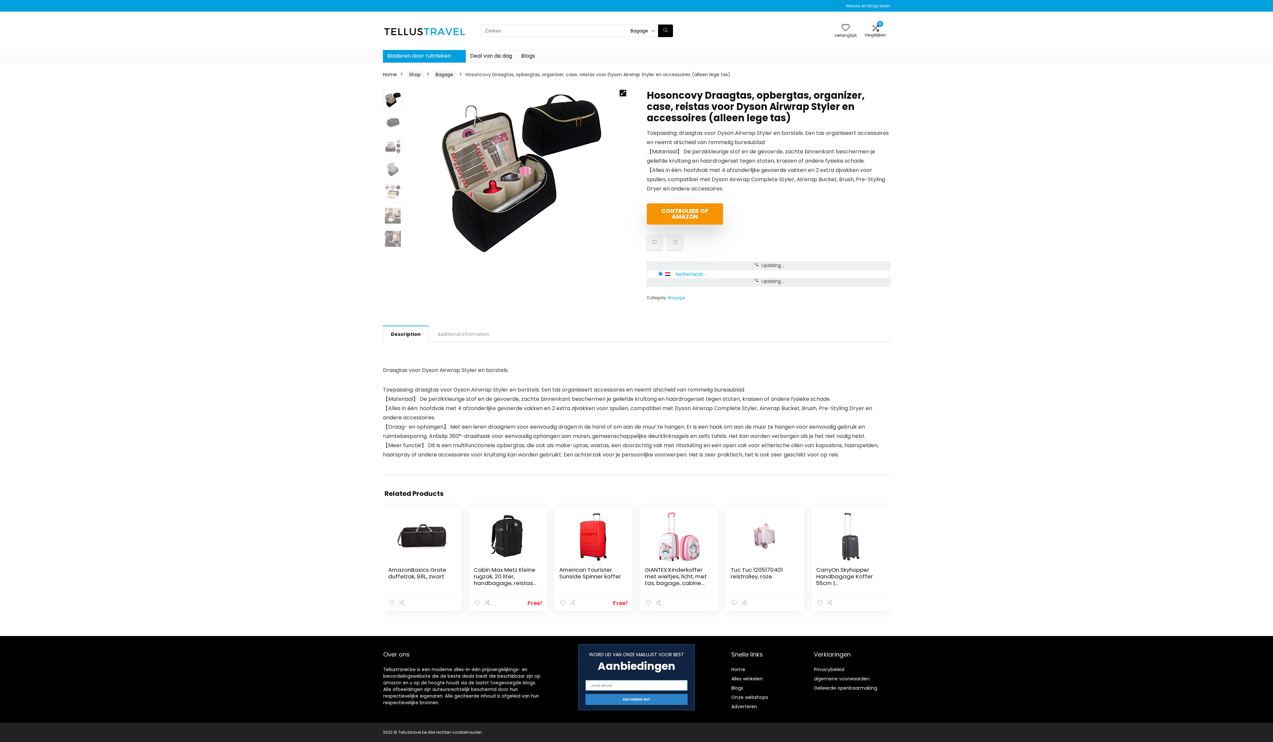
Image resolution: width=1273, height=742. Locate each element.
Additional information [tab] (463, 334)
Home (390, 74)
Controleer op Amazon (684, 214)
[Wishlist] (846, 28)
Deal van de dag (491, 56)
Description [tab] (406, 334)
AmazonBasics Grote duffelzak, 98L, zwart (417, 573)
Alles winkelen (747, 678)
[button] (623, 93)
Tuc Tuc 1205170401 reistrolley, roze (757, 573)
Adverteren (744, 706)
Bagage (444, 74)
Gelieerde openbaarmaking (845, 688)
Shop (415, 74)
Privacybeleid (829, 669)
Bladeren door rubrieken (419, 56)
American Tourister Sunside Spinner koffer (590, 573)
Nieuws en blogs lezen (868, 6)
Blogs (528, 56)
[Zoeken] (665, 31)
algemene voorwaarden (842, 678)
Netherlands (689, 274)
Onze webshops (749, 697)
